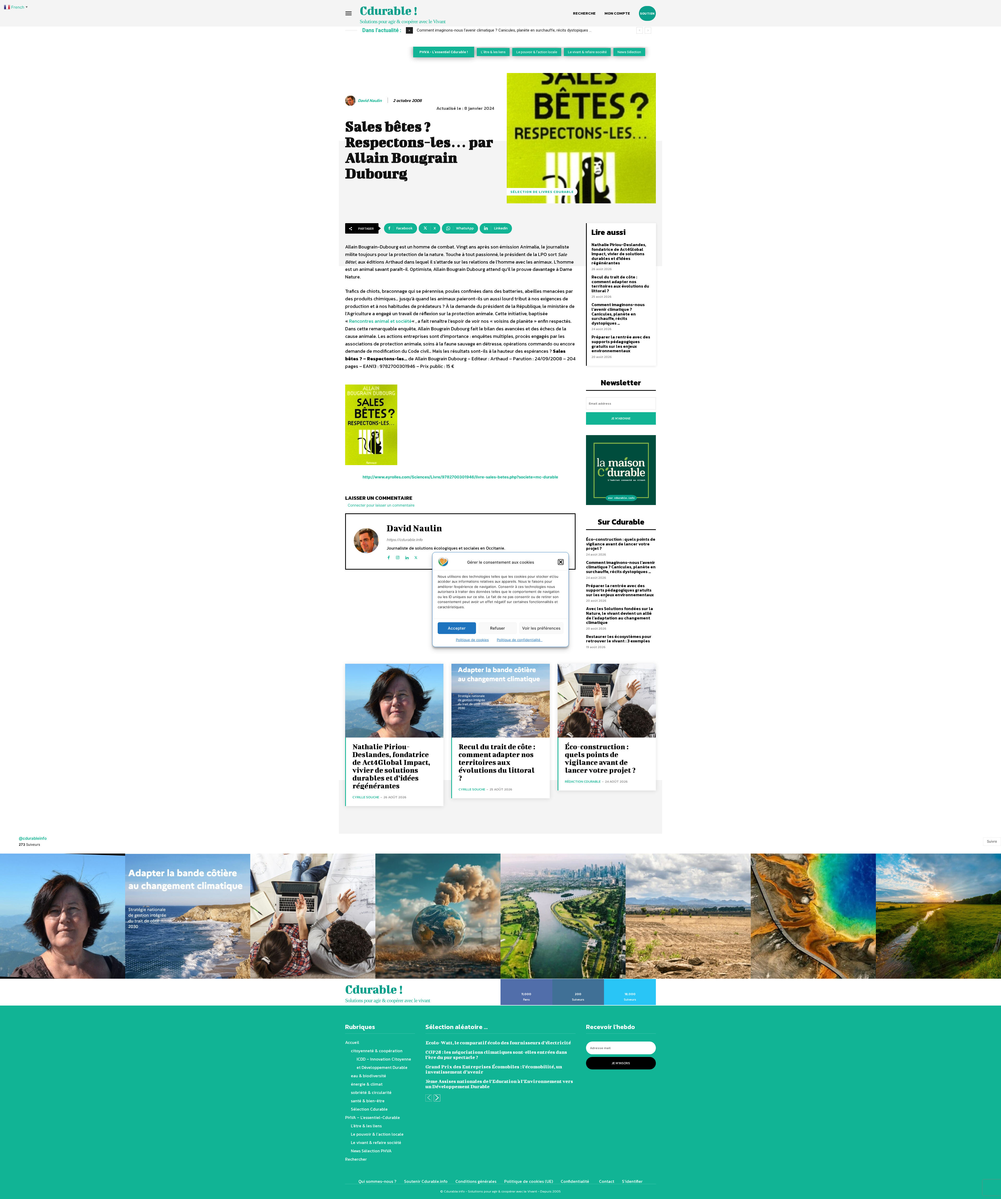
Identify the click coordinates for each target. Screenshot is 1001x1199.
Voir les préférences (541, 627)
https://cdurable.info (405, 540)
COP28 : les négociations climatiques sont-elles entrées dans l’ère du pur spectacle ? (496, 1054)
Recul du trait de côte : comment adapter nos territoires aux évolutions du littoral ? (620, 284)
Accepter (457, 627)
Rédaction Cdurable (583, 781)
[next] (648, 30)
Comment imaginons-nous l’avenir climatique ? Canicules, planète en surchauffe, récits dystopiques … (618, 313)
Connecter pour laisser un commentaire (381, 505)
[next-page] (437, 1097)
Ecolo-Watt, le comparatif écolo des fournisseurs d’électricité (498, 1042)
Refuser (497, 627)
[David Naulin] (351, 100)
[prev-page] (428, 1097)
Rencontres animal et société (380, 321)
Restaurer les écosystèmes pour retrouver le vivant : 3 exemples (618, 638)
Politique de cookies (472, 640)
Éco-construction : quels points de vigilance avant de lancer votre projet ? (620, 543)
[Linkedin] (407, 556)
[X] (416, 556)
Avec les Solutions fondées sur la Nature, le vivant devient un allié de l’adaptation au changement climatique (619, 615)
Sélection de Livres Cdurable (542, 191)
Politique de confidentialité (519, 640)
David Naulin (370, 100)
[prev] (639, 30)
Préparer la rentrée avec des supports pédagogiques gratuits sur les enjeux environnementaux (620, 344)
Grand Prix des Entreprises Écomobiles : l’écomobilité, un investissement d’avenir (493, 1069)
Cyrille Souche (365, 797)
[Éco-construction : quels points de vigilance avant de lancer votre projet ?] (607, 701)
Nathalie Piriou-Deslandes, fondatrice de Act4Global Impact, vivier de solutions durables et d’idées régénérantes (618, 253)
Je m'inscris (621, 1063)
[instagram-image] (62, 916)
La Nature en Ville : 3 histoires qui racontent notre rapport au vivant (474, 30)
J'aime (526, 981)
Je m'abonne (621, 418)
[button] (560, 562)
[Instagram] (398, 556)
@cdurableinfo (33, 838)
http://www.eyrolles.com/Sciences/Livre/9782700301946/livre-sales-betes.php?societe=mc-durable (460, 476)
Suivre (992, 841)
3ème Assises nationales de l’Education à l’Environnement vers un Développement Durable (499, 1084)
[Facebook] (388, 556)
